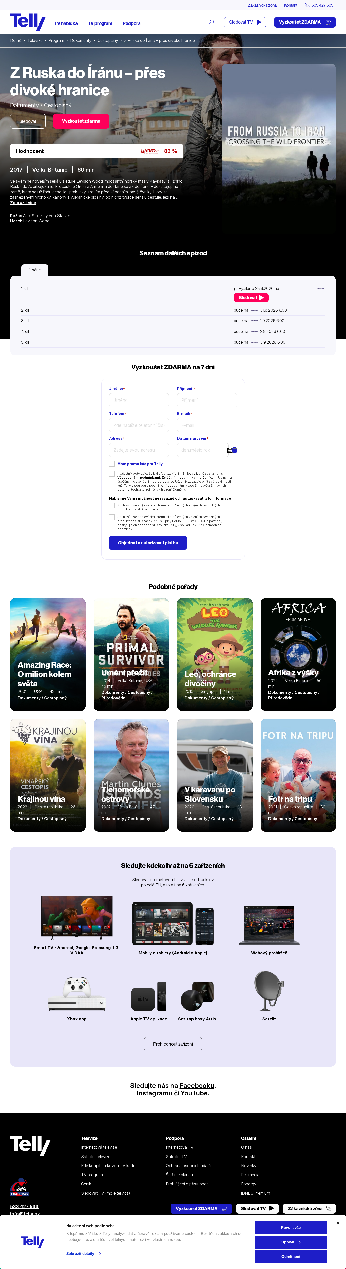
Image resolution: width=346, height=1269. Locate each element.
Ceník (86, 1183)
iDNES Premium (255, 1193)
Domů (15, 40)
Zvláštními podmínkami (180, 477)
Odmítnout (290, 1256)
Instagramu (154, 1093)
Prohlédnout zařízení (173, 1044)
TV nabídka (66, 23)
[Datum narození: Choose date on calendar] (234, 450)
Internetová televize (99, 1147)
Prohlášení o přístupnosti (188, 1183)
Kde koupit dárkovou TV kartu (108, 1165)
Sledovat (27, 121)
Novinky (248, 1165)
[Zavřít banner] (338, 1223)
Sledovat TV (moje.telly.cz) (105, 1193)
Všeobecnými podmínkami (138, 477)
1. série (35, 269)
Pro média (250, 1174)
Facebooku (197, 1085)
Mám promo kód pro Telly (140, 464)
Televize (35, 40)
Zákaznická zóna (262, 5)
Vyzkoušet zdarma (81, 121)
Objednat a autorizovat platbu (148, 543)
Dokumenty (80, 40)
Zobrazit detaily (80, 1253)
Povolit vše (291, 1227)
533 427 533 (24, 1206)
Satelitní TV (176, 1156)
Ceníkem (209, 477)
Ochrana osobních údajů (188, 1165)
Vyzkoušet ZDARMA (300, 22)
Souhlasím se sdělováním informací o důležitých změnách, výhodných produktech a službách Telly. (168, 507)
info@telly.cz (25, 1213)
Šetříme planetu (180, 1174)
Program (56, 40)
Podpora (132, 23)
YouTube (194, 1093)
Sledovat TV (241, 22)
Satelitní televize (95, 1156)
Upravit (287, 1242)
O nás (246, 1147)
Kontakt (290, 5)
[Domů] (28, 22)
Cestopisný (108, 40)
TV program (100, 23)
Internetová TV (180, 1147)
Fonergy (248, 1183)
